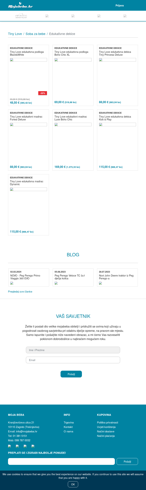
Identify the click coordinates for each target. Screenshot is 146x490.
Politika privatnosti (107, 422)
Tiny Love (15, 33)
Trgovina (69, 422)
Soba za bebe (35, 33)
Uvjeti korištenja (106, 427)
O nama (68, 431)
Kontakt (68, 427)
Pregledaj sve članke (20, 291)
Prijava (120, 5)
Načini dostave (105, 431)
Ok (73, 484)
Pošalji (127, 461)
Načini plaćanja (106, 436)
